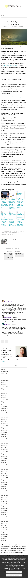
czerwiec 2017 (4, 490)
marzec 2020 (4, 419)
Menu (3, 15)
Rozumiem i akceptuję (14, 572)
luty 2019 (3, 447)
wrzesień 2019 (4, 432)
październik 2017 (5, 482)
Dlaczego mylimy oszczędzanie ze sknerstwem (12, 96)
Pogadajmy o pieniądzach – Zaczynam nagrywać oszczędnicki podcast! (20, 203)
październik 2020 (5, 404)
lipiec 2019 (3, 436)
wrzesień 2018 (4, 458)
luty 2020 (3, 421)
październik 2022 (5, 380)
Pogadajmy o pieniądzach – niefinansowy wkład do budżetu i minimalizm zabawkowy (12, 204)
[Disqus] (14, 280)
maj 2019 (3, 441)
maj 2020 (3, 415)
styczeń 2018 (4, 475)
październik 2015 (5, 534)
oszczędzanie (4, 232)
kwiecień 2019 (4, 443)
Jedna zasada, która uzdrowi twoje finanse (19, 255)
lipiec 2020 (3, 410)
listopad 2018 (4, 454)
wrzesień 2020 (4, 406)
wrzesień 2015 (4, 536)
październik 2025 (5, 371)
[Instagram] (6, 341)
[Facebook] (2, 341)
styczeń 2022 (4, 384)
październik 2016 (5, 508)
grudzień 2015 (4, 529)
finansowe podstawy (19, 231)
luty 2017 (3, 499)
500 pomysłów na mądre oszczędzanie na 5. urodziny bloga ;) (8, 256)
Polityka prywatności (14, 575)
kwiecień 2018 (4, 469)
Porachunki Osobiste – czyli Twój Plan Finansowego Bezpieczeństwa (5, 203)
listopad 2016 (4, 506)
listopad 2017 (4, 480)
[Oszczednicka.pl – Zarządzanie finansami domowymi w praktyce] (14, 6)
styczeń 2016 (4, 527)
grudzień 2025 (4, 369)
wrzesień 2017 (4, 484)
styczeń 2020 (4, 423)
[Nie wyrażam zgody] (26, 566)
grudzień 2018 (4, 451)
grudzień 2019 (4, 425)
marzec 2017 (4, 497)
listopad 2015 (4, 532)
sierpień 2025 (4, 375)
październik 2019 (5, 430)
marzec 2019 (4, 445)
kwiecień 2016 (4, 521)
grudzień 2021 (4, 386)
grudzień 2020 (4, 399)
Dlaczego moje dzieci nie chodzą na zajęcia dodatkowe (4, 222)
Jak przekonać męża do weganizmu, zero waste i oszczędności (20, 222)
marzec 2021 (4, 393)
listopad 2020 (4, 402)
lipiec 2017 (3, 488)
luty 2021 (3, 395)
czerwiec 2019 (4, 438)
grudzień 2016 (4, 503)
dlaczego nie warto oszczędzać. (11, 65)
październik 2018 (5, 456)
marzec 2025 (4, 378)
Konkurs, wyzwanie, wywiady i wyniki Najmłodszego (12, 222)
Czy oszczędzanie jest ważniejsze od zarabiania (12, 97)
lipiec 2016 (3, 514)
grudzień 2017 (4, 477)
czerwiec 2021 (4, 391)
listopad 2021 (4, 389)
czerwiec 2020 (4, 412)
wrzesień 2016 (4, 510)
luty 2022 (3, 382)
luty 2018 (3, 473)
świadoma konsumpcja (14, 232)
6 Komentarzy (22, 26)
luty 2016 (3, 525)
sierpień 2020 (4, 408)
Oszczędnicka (13, 26)
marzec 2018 (4, 471)
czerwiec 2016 (4, 516)
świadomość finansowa (7, 234)
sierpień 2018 (4, 460)
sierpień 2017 (4, 486)
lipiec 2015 (3, 540)
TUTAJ (2, 361)
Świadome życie (7, 231)
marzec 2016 (4, 523)
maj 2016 (3, 519)
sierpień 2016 (4, 512)
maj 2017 (3, 493)
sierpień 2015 (4, 538)
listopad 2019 (4, 428)
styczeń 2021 (4, 397)
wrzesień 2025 (4, 373)
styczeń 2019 (4, 449)
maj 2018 (3, 467)
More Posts (12, 242)
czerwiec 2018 (4, 464)
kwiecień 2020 (4, 417)
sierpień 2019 (4, 434)
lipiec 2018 (3, 462)
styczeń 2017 (4, 501)
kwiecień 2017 (4, 495)
